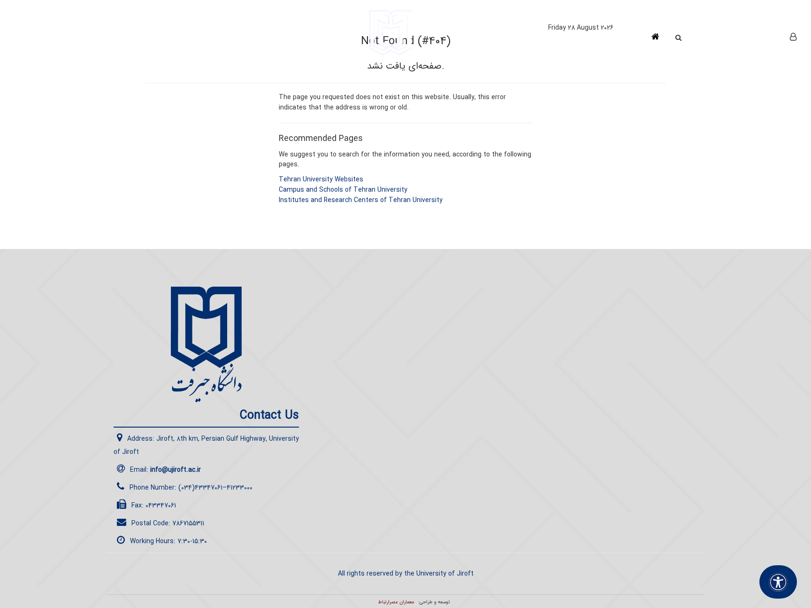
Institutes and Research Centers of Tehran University (361, 200)
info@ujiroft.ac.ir (175, 470)
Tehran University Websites (321, 179)
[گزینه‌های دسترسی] (778, 582)
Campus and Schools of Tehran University (343, 190)
